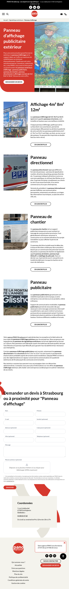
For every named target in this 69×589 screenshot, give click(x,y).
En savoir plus (40, 145)
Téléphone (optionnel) (43, 436)
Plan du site (18, 574)
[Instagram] (38, 7)
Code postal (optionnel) (43, 428)
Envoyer (10, 487)
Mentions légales (18, 571)
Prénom (39, 411)
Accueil (6, 20)
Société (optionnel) (42, 419)
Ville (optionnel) (10, 436)
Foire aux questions (18, 568)
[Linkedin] (34, 7)
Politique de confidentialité (18, 577)
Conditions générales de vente (18, 580)
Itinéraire (20, 512)
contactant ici (10, 481)
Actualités (18, 565)
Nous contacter (50, 561)
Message (8, 445)
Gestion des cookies (18, 583)
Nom (6, 411)
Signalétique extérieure (16, 20)
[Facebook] (30, 7)
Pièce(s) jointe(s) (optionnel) (13, 460)
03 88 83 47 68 (34, 4)
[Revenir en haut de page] (63, 556)
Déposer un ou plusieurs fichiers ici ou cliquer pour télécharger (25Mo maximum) (26, 469)
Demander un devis (13, 82)
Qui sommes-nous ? (18, 562)
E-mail (7, 419)
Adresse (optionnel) (11, 428)
